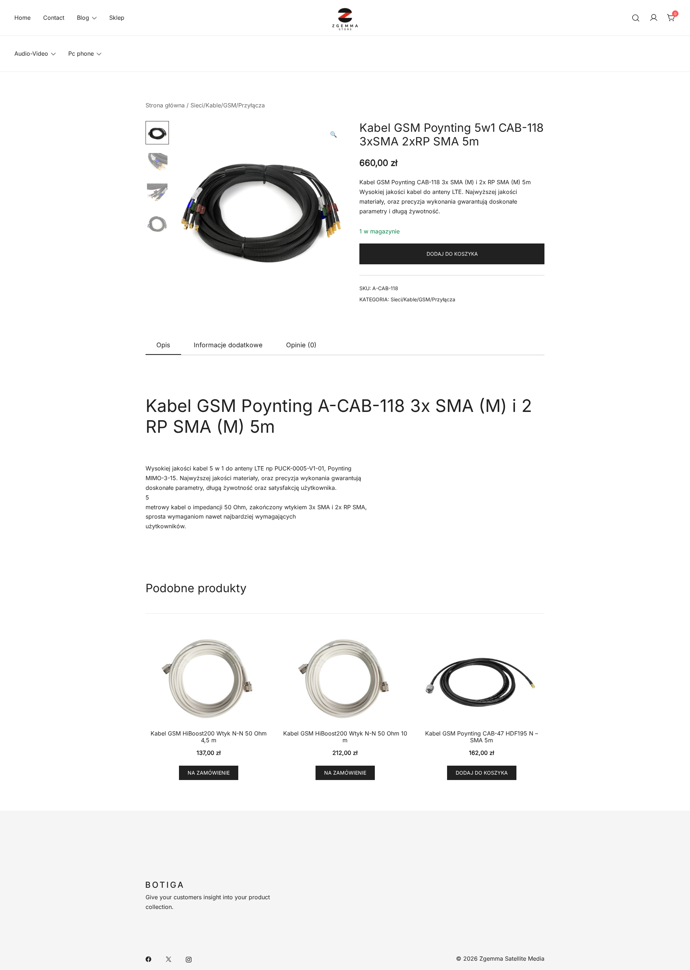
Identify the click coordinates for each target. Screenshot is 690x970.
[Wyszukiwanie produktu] (635, 18)
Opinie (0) (301, 345)
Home (22, 17)
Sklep (116, 17)
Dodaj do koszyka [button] (482, 773)
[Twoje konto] (653, 18)
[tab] (163, 345)
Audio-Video (31, 53)
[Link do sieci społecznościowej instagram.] (189, 958)
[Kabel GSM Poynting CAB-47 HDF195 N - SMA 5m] (481, 679)
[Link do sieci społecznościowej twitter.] (168, 958)
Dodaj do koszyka (452, 254)
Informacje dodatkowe (228, 345)
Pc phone (81, 53)
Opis (163, 345)
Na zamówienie (209, 773)
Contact (53, 17)
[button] (333, 134)
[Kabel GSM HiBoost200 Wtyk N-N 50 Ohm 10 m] (345, 679)
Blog (83, 17)
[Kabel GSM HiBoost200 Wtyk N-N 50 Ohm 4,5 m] (208, 679)
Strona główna (165, 105)
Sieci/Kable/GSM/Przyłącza (227, 105)
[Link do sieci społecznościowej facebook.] (148, 958)
